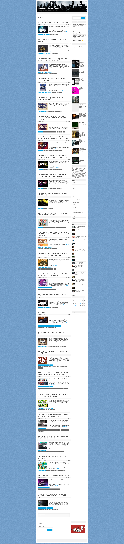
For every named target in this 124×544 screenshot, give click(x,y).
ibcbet (72, 535)
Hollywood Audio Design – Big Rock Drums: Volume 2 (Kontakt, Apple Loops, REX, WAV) (80, 273)
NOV (61, 346)
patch (45, 327)
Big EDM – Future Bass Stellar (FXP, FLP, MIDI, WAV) (53, 22)
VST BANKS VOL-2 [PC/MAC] (46, 312)
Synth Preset (83, 175)
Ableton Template (40, 388)
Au (73, 185)
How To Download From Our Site (42, 526)
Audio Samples (40, 34)
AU (75, 167)
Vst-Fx (73, 177)
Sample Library (75, 173)
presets (48, 327)
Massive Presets (54, 366)
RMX (54, 227)
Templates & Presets (46, 34)
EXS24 (39, 289)
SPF (51, 248)
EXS (43, 73)
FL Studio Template (41, 366)
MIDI (54, 34)
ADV (39, 451)
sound (78, 174)
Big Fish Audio (77, 167)
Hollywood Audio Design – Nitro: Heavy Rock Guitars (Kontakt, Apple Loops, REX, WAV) (80, 247)
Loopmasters (73, 171)
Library (44, 72)
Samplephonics (83, 173)
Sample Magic (79, 173)
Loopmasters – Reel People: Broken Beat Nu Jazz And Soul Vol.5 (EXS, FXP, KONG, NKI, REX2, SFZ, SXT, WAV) (52, 118)
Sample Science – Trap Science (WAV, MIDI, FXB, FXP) (53, 475)
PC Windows (75, 210)
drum (47, 346)
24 (73, 305)
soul (56, 150)
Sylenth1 (45, 509)
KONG (44, 289)
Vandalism (78, 176)
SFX (56, 227)
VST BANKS (51, 327)
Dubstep (43, 451)
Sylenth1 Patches (49, 509)
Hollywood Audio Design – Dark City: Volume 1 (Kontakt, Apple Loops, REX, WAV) (80, 277)
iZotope (79, 169)
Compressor (73, 168)
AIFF (44, 227)
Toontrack (73, 176)
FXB (40, 248)
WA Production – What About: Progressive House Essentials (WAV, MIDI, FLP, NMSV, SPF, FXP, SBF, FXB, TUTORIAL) (53, 233)
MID (57, 346)
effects (78, 168)
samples (57, 451)
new (83, 172)
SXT (53, 73)
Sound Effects (60, 227)
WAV (56, 34)
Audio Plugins (74, 182)
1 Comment (68, 43)
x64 (73, 196)
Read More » (50, 51)
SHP (54, 307)
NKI (47, 73)
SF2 (63, 346)
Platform (74, 204)
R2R (85, 172)
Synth (76, 175)
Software (74, 218)
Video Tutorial (82, 176)
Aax (73, 183)
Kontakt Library (76, 170)
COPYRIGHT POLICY (40, 523)
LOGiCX (57, 388)
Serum (55, 53)
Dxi (73, 186)
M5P (52, 451)
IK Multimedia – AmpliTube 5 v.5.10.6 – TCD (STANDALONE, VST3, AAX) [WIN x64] (80, 287)
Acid (46, 470)
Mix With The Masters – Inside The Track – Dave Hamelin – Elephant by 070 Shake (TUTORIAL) (80, 234)
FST (46, 409)
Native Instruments (79, 172)
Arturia (74, 167)
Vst (73, 191)
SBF (49, 248)
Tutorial (54, 248)
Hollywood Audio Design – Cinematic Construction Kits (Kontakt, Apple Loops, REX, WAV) (80, 280)
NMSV (47, 248)
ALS (44, 388)
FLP (50, 34)
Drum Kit (49, 346)
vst (84, 176)
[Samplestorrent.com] (62, 11)
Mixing (81, 171)
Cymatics (76, 168)
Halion (83, 168)
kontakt (46, 289)
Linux (74, 205)
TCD (85, 175)
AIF (53, 92)
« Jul (73, 308)
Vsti (76, 177)
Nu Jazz (50, 150)
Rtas (74, 188)
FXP (52, 34)
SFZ (51, 73)
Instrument (75, 169)
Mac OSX (74, 207)
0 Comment (68, 24)
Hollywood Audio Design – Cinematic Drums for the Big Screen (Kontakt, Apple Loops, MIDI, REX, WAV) (80, 284)
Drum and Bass (40, 73)
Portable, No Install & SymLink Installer (78, 212)
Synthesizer (79, 175)
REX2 (49, 73)
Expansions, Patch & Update (77, 199)
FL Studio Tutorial (47, 366)
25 (75, 305)
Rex (48, 289)
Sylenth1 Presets (55, 509)
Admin (40, 24)
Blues (47, 111)
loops (50, 451)
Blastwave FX (81, 167)
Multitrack (73, 172)
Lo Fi (50, 470)
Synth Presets (64, 366)
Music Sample (75, 216)
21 (80, 303)
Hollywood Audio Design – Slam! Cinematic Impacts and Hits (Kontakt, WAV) (80, 266)
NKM (50, 227)
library (81, 170)
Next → (43, 515)
